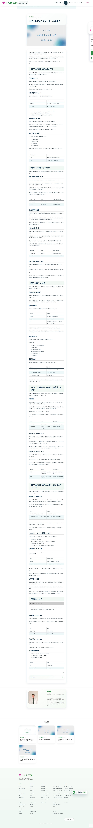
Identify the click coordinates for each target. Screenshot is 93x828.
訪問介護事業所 (43, 788)
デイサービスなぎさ (44, 795)
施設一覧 (54, 811)
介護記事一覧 (43, 802)
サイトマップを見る (69, 819)
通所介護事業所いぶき (44, 790)
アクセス (20, 790)
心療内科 (31, 799)
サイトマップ (66, 802)
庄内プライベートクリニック (68, 786)
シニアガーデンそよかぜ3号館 (57, 797)
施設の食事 (54, 806)
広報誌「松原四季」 (22, 797)
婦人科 (31, 795)
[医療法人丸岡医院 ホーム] (10, 2)
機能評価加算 (66, 797)
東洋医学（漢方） (33, 797)
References (32, 677)
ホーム (20, 786)
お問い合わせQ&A (21, 806)
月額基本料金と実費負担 (56, 804)
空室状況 (54, 802)
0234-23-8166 (22, 779)
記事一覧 (20, 795)
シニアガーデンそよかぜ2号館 (57, 795)
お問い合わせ (21, 799)
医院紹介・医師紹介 (33, 811)
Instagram (20, 813)
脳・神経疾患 (31, 16)
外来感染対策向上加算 (67, 795)
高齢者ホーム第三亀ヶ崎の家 (57, 788)
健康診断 (31, 804)
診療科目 (31, 786)
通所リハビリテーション (45, 797)
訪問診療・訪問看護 (44, 799)
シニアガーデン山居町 (56, 799)
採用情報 (20, 802)
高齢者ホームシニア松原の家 (57, 790)
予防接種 (31, 806)
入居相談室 (43, 786)
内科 (30, 788)
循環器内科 (31, 790)
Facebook (20, 811)
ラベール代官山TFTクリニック (69, 790)
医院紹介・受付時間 (22, 788)
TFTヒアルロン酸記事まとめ (68, 788)
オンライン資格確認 (67, 799)
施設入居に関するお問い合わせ (58, 813)
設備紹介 (31, 815)
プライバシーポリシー (22, 804)
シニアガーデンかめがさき (57, 786)
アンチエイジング (33, 802)
